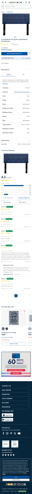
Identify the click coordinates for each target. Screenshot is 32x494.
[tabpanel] (16, 106)
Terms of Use (14, 491)
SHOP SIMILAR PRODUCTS (14, 53)
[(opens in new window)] (3, 433)
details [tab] (9, 74)
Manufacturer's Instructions (22, 92)
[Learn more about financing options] (16, 374)
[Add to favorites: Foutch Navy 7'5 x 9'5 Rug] (24, 311)
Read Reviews (15, 44)
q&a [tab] (23, 74)
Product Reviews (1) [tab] (8, 197)
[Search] (2, 6)
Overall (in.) (4, 144)
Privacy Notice (5, 491)
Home (3, 12)
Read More (5, 83)
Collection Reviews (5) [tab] (23, 197)
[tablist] (16, 74)
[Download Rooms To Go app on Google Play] (7, 419)
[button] (16, 185)
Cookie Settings (22, 491)
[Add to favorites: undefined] (29, 53)
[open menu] (2, 2)
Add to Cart (14, 343)
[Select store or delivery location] (5, 2)
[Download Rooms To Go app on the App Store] (7, 415)
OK (16, 477)
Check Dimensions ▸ (26, 58)
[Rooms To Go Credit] (16, 362)
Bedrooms (10, 12)
